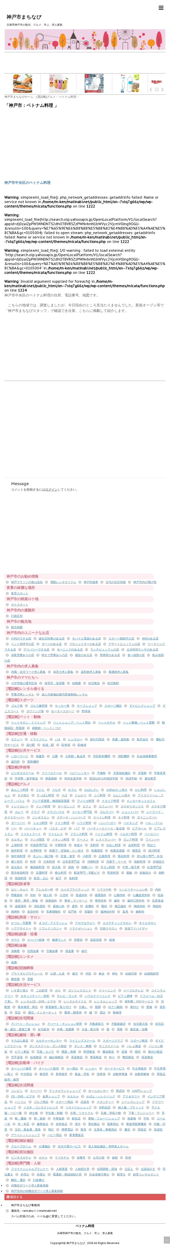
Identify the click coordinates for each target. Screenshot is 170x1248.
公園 (55, 756)
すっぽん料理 (45, 795)
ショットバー (130, 812)
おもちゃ (73, 1096)
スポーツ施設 (113, 706)
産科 (75, 906)
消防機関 (123, 756)
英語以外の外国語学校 (103, 778)
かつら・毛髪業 (21, 923)
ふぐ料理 (99, 795)
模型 (138, 1052)
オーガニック (66, 806)
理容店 (142, 1129)
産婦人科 (58, 906)
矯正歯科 (120, 906)
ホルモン (17, 839)
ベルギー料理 (128, 834)
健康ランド (59, 940)
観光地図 (17, 627)
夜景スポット (19, 593)
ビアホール (139, 828)
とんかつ (80, 795)
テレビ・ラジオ (67, 996)
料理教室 (89, 1052)
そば (64, 795)
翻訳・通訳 (18, 1180)
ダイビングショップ (142, 706)
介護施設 (44, 1146)
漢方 (78, 1124)
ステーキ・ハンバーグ (71, 817)
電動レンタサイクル (63, 582)
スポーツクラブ (113, 1041)
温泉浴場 (96, 940)
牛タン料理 (107, 867)
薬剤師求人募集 (91, 672)
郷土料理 (60, 873)
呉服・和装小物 (111, 1113)
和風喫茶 (97, 850)
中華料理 (60, 845)
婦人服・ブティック (131, 1107)
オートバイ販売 (49, 1068)
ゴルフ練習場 (38, 706)
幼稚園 (76, 683)
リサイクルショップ (78, 1107)
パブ (77, 828)
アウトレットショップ (25, 1135)
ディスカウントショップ (65, 1091)
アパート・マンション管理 (64, 1024)
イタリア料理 (110, 801)
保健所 (40, 756)
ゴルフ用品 (41, 1102)
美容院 (158, 1129)
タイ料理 (123, 817)
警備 (149, 1007)
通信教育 (150, 778)
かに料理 (141, 790)
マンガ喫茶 (37, 839)
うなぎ (56, 790)
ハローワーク (19, 756)
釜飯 (129, 873)
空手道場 (17, 1057)
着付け (134, 1007)
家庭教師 (51, 778)
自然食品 (61, 1124)
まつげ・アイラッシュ (53, 923)
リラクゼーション (80, 928)
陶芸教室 (128, 1057)
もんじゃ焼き (121, 795)
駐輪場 (82, 745)
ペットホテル (106, 722)
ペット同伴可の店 (22, 644)
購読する (16, 1197)
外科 (33, 895)
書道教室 (108, 1052)
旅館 (115, 1158)
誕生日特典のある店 (52, 638)
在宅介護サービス (69, 1146)
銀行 (84, 951)
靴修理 (117, 1012)
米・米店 (23, 1124)
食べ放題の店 (136, 655)
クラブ (35, 812)
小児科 (64, 895)
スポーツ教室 (139, 1041)
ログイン (51, 490)
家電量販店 (76, 1135)
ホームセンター (98, 1091)
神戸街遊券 (91, 582)
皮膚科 (89, 906)
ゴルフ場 (17, 706)
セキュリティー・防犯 (35, 996)
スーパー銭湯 (35, 940)
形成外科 (81, 895)
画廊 (14, 962)
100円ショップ (142, 1091)
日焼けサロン (108, 928)
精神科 (15, 912)
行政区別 (17, 616)
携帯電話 (67, 1129)
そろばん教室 (19, 1041)
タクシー (17, 739)
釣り (112, 1057)
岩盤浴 (78, 940)
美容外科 (33, 912)
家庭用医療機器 (136, 1124)
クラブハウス (55, 812)
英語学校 (131, 778)
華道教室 (96, 1057)
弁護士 (41, 1174)
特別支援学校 (73, 778)
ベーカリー (152, 834)
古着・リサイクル (81, 1113)
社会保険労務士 (99, 1174)
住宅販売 (43, 1029)
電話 (102, 1012)
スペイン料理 (101, 817)
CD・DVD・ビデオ (23, 1096)
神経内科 (139, 906)
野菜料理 (113, 873)
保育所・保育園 (54, 683)
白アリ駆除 (115, 1007)
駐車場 (66, 745)
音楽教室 (147, 1057)
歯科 (117, 900)
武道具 (85, 1102)
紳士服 (33, 1113)
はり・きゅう (19, 889)
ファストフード (31, 834)
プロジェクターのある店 (85, 644)
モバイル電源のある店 (86, 638)
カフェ (87, 806)
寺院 (88, 973)
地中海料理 (18, 856)
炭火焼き (17, 867)
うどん (40, 790)
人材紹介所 (82, 1169)
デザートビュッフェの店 (124, 644)
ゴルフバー (107, 812)
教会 (101, 973)
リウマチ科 (104, 889)
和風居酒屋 (117, 850)
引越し (83, 1007)
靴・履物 (20, 1118)
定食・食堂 (68, 856)
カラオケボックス (132, 806)
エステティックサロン (117, 923)
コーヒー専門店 (82, 812)
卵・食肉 (39, 1118)
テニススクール (109, 1046)
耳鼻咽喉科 (53, 912)
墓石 (75, 973)
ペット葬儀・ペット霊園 (139, 722)
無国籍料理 (37, 867)
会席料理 (134, 845)
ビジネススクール (22, 773)
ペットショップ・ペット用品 (72, 722)
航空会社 (142, 739)
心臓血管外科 (141, 895)
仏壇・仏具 (57, 973)
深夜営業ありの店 (22, 655)
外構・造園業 (65, 1029)
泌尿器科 (20, 906)
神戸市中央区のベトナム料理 (27, 182)
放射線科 (51, 900)
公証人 (129, 1169)
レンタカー (75, 739)
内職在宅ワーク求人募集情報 (29, 1185)
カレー (19, 812)
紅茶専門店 (154, 867)
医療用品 (113, 1124)
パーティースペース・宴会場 (106, 828)
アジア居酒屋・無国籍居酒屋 (51, 801)
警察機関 (33, 762)
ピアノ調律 (125, 996)
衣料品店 (104, 1107)
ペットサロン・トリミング (28, 722)
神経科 (157, 906)
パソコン (20, 1102)
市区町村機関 (101, 756)
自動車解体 (142, 1074)
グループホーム (21, 1146)
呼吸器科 (17, 895)
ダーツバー (18, 823)
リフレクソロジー (50, 928)
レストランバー (106, 839)
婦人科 (47, 895)
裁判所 (15, 762)
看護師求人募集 (118, 672)
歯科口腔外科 (136, 900)
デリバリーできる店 (36, 649)
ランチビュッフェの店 (104, 649)
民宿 (128, 1158)
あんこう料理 (19, 790)
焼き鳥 (56, 867)
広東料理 (104, 856)
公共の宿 (98, 1158)
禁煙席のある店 (110, 655)
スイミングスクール (82, 1041)
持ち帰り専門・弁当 (150, 856)
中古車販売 (139, 1068)
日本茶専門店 (71, 862)
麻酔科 (140, 912)
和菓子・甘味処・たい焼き (66, 850)
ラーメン (82, 839)
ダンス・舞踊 (82, 1046)
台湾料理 (36, 850)
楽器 (124, 1052)
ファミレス (55, 834)
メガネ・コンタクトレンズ (40, 1107)
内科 (158, 889)
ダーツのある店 (52, 644)
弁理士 (25, 1174)
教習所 (44, 1074)
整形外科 (100, 900)
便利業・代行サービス (139, 1001)
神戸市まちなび (24, 17)
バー (14, 828)
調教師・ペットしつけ (46, 728)
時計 (51, 1129)
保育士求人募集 (63, 672)
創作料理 (17, 850)
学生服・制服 (54, 1113)
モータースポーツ (62, 711)
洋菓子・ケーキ (116, 862)
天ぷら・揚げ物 (43, 856)
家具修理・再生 (28, 1007)
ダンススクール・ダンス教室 (48, 1046)
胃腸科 (88, 912)
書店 (127, 1129)
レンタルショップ (105, 1001)
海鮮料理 (139, 862)
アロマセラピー (85, 923)
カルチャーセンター (49, 1041)
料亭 (33, 862)
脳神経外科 (107, 912)
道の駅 (30, 745)
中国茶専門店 (38, 845)
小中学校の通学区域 (24, 683)
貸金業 (69, 951)
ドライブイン (38, 739)
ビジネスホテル (21, 1158)
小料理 (87, 856)
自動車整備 (120, 1074)
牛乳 (146, 1118)
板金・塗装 (82, 1074)
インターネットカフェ (141, 801)
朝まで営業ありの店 (55, 655)
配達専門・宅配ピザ (87, 873)
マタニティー (105, 1102)
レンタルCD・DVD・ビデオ (38, 1001)
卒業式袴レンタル (22, 694)
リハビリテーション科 (133, 889)
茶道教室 (77, 1057)
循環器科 (100, 895)
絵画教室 (36, 1057)
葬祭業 (15, 979)
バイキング (131, 823)
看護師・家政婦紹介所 (67, 1174)
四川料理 (154, 850)
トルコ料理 (40, 823)
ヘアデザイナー (21, 928)
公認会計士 (148, 1169)
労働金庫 (52, 951)
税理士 (121, 1174)
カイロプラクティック (75, 889)
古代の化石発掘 (116, 582)
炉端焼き (158, 862)
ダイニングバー (147, 817)
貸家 (120, 1029)
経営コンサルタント (146, 1174)
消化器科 (39, 906)
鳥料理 (73, 878)
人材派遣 (62, 1169)
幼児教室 (94, 683)
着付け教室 (155, 1052)
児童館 (142, 773)
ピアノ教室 (22, 1052)
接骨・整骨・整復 (26, 900)
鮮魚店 (76, 1118)
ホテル (43, 1158)
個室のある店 (83, 655)
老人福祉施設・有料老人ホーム (108, 1146)
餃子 (59, 878)
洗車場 (101, 1074)
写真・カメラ (45, 1052)
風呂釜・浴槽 (138, 1029)
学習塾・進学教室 (26, 778)
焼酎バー (87, 867)
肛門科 (72, 912)
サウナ (15, 940)
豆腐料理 (41, 873)
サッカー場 (62, 706)
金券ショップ (51, 1096)
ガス (58, 990)
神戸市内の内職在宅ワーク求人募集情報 (37, 1191)
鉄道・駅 (48, 745)
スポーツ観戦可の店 (121, 638)
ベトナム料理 (103, 834)
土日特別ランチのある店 (142, 649)
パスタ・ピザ (57, 828)
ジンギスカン (40, 817)
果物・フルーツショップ (104, 1118)
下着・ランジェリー (141, 1113)
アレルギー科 (44, 889)
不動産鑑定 (118, 1024)
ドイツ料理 (62, 823)
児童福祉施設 (121, 773)
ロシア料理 (131, 839)
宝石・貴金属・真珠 (28, 1129)
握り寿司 (17, 862)
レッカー (91, 1068)
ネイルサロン (147, 923)
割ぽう (151, 845)
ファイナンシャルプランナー (29, 1169)
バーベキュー (33, 828)
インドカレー (19, 806)
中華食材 (58, 1118)
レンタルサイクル (75, 1001)
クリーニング (107, 990)
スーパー (36, 1091)
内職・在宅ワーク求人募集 (28, 672)
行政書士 (38, 1180)
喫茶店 (136, 850)
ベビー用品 (54, 1135)
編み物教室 (56, 1057)
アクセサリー (131, 1096)
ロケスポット (19, 605)
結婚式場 (131, 973)
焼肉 (71, 867)
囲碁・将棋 (69, 1052)
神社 (115, 973)
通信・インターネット (42, 1012)
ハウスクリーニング (97, 996)
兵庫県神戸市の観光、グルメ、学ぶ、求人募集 (85, 1233)
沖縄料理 (93, 862)
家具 (83, 1129)
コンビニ (17, 1091)
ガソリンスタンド (79, 990)
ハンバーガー (107, 823)
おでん (72, 790)
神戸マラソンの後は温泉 (27, 582)
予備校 (101, 773)
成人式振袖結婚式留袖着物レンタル (65, 694)
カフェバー (106, 806)
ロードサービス (114, 1068)
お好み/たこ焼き (117, 790)
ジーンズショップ (133, 1102)
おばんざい (91, 790)
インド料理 (43, 806)
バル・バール (154, 823)
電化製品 (94, 1124)
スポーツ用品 (64, 1102)
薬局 (125, 912)
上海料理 (17, 845)
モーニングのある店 (70, 649)
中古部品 (26, 1074)
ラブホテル (62, 1158)
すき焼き (23, 795)
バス (58, 739)
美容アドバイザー (136, 928)
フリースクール (52, 773)
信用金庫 (33, 951)
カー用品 (72, 1068)
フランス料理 (78, 834)
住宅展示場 (140, 1024)
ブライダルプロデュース (27, 973)
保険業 (15, 951)
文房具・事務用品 (105, 1129)
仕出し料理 (113, 845)
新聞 (98, 1007)
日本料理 (49, 862)
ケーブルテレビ (134, 990)
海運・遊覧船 (120, 739)
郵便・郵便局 (73, 1012)
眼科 (104, 906)
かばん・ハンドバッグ (100, 1096)
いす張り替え (19, 990)
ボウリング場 (35, 711)
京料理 (94, 845)
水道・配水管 (90, 1029)
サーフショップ (87, 706)
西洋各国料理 (19, 873)
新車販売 (61, 1074)
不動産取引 (96, 1024)
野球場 (86, 711)
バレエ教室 (134, 1046)
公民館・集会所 (75, 756)
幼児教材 (113, 683)
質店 (18, 1012)
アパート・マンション (25, 1024)
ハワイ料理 (84, 823)
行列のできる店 (21, 638)
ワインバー (152, 839)
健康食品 (42, 1124)
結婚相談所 (151, 973)
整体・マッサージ (75, 900)
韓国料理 (20, 878)
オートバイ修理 (21, 1068)
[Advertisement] (85, 62)
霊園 (30, 979)
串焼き (78, 845)
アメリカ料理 (85, 801)
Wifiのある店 (150, 638)
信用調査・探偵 (107, 1169)
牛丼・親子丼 (131, 867)
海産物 (131, 1118)
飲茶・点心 (41, 878)
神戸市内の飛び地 (144, 582)
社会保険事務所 (147, 756)
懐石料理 (123, 856)
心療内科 (119, 895)
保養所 (81, 1158)
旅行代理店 (97, 739)
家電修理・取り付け (58, 1007)
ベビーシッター (79, 773)
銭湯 (112, 940)
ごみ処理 (41, 990)
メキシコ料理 (60, 839)
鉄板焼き (145, 873)
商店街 (120, 1091)
